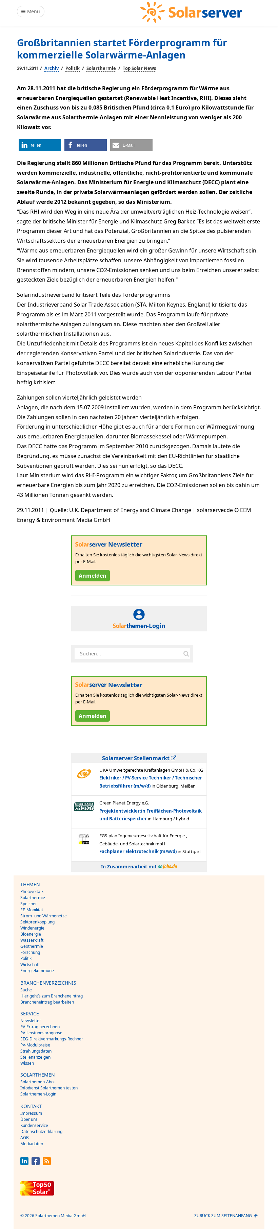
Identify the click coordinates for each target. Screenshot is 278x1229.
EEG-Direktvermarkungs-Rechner (51, 1039)
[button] (40, 145)
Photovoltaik (31, 891)
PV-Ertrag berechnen (40, 1027)
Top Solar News (139, 68)
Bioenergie (30, 934)
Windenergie (32, 928)
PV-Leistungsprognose (41, 1033)
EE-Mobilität (31, 910)
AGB (24, 1137)
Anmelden (92, 575)
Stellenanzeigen (35, 1057)
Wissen (27, 1063)
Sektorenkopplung (37, 922)
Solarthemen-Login (38, 1094)
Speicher (28, 904)
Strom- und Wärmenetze (43, 916)
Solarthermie (101, 68)
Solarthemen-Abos (38, 1082)
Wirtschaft (30, 964)
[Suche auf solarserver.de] (186, 654)
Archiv (51, 68)
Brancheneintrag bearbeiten (47, 1002)
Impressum (31, 1113)
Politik (72, 68)
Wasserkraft (31, 940)
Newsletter (30, 1020)
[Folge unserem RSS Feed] (47, 1163)
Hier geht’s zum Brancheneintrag (51, 996)
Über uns (29, 1119)
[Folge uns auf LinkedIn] (24, 1163)
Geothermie (31, 946)
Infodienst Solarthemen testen (49, 1088)
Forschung (30, 952)
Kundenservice (34, 1125)
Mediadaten (31, 1144)
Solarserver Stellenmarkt (136, 758)
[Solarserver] (191, 12)
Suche (26, 990)
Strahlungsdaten (36, 1051)
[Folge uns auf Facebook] (36, 1163)
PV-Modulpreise (35, 1045)
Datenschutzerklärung (41, 1131)
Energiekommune (37, 970)
